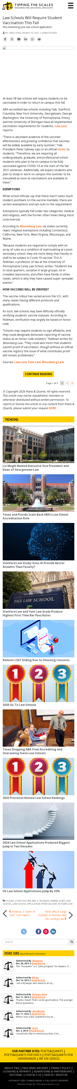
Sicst (35, 1028)
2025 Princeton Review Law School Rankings (34, 798)
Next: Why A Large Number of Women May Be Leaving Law (52, 915)
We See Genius (49, 1059)
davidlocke (38, 1011)
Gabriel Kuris (57, 900)
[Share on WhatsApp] (32, 39)
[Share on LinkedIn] (25, 39)
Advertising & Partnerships (53, 1071)
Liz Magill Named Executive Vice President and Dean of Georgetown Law (36, 468)
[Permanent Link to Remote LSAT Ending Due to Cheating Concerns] (38, 638)
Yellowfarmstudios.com (48, 1084)
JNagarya (37, 960)
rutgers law (65, 903)
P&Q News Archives (35, 1068)
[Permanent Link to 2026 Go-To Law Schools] (38, 683)
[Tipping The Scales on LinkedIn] (53, 931)
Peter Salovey (49, 903)
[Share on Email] (18, 39)
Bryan (35, 977)
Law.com (20, 362)
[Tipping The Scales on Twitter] (24, 931)
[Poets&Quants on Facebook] (46, 931)
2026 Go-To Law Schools (19, 705)
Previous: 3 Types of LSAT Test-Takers (22, 913)
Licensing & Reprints (17, 1071)
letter (61, 149)
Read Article (38, 963)
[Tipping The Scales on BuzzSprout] (31, 931)
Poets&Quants (52, 1051)
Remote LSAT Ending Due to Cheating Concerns (36, 660)
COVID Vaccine (23, 900)
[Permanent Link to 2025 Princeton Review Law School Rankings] (38, 776)
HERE (52, 408)
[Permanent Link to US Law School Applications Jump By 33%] (38, 869)
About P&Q (12, 1068)
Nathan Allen (39, 994)
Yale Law (34, 362)
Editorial (16, 1074)
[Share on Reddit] (39, 39)
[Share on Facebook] (5, 39)
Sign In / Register (56, 1074)
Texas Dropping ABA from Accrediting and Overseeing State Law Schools (32, 751)
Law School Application (26, 903)
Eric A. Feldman (40, 900)
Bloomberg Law (53, 362)
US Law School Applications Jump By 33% (31, 891)
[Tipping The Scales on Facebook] (38, 931)
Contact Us (33, 1074)
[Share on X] (12, 39)
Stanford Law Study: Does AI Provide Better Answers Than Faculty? (34, 565)
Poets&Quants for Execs (23, 1055)
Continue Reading (38, 374)
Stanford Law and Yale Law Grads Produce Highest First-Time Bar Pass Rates (33, 613)
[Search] (71, 942)
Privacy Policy (61, 1068)
